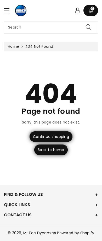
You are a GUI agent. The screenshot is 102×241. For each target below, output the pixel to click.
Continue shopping (51, 136)
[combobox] (51, 27)
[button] (9, 10)
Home (13, 46)
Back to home (51, 149)
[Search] (89, 27)
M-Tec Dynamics (39, 232)
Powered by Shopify (75, 232)
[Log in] (77, 10)
